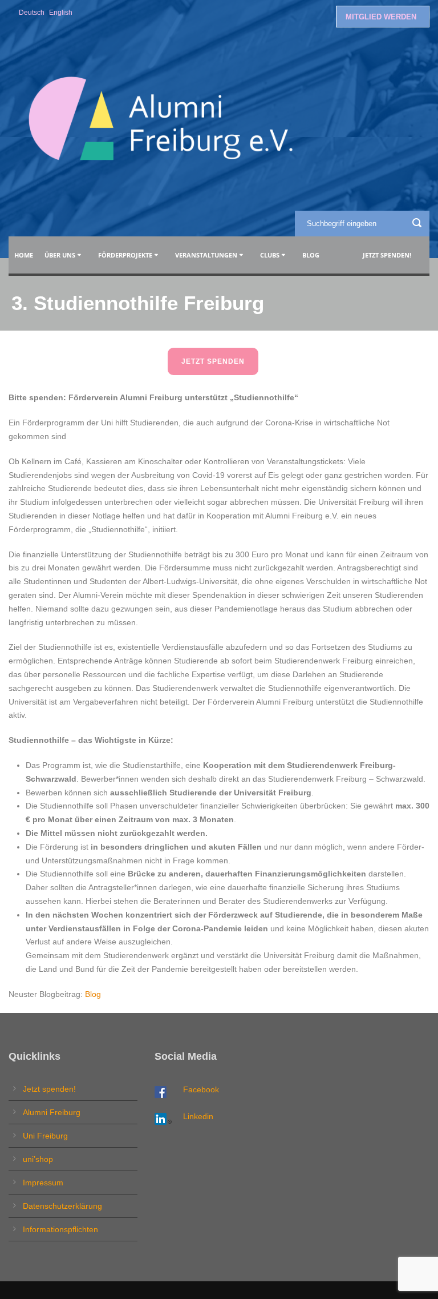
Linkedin (198, 1116)
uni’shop (38, 1159)
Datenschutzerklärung (62, 1205)
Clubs (269, 255)
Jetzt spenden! (387, 255)
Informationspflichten (60, 1229)
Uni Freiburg (45, 1135)
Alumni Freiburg (51, 1112)
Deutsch (31, 12)
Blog (312, 255)
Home (23, 255)
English (60, 12)
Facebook (201, 1089)
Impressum (43, 1182)
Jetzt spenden (213, 361)
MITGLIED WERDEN (381, 17)
